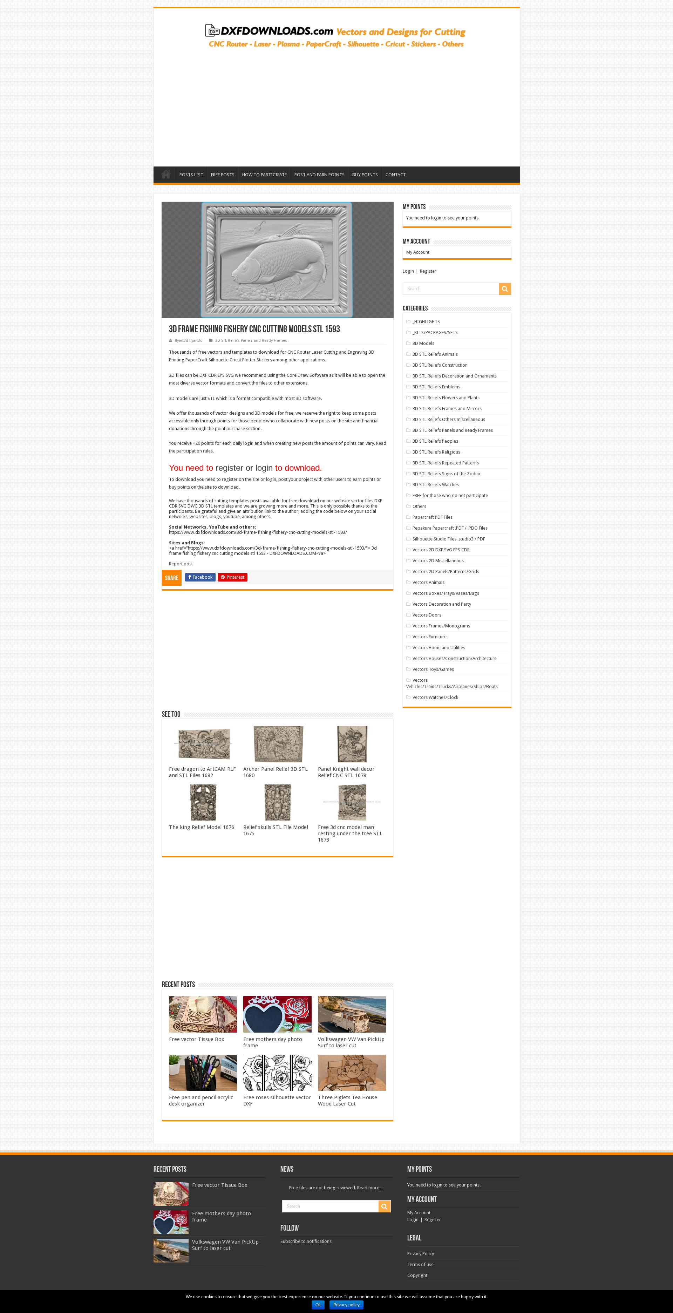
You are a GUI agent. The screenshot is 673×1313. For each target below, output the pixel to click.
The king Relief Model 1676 (201, 827)
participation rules (194, 451)
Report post (181, 563)
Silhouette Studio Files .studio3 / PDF (449, 539)
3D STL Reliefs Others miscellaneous (449, 419)
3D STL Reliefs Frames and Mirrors (447, 408)
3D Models (423, 343)
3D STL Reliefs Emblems (436, 386)
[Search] (505, 289)
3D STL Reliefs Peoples (435, 441)
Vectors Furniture (430, 636)
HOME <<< (166, 173)
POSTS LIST (191, 174)
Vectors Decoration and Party (442, 604)
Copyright (417, 1275)
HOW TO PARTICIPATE (264, 174)
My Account (417, 252)
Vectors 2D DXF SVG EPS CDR (441, 549)
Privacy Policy (420, 1253)
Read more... (369, 1187)
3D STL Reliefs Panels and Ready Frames (251, 340)
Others (419, 506)
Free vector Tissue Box (196, 1039)
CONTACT (396, 174)
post (282, 479)
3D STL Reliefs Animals (435, 354)
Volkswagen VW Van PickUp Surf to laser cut (351, 1042)
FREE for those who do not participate (450, 495)
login (271, 479)
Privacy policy (346, 1304)
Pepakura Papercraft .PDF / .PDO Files (450, 528)
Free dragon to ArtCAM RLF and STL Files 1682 (202, 772)
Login (408, 271)
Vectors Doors (427, 615)
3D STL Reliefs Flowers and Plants (446, 397)
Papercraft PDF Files (433, 517)
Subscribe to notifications (306, 1241)
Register (428, 271)
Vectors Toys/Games (433, 669)
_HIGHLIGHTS (426, 321)
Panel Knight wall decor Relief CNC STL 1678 (346, 772)
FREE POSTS (222, 174)
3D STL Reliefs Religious (436, 452)
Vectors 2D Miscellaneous (438, 560)
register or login (244, 467)
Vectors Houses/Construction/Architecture (455, 658)
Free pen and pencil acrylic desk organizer (201, 1100)
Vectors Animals (428, 582)
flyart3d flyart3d (189, 340)
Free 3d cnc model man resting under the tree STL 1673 (350, 833)
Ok (318, 1304)
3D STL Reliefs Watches (436, 484)
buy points (179, 487)
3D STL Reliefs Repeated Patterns (446, 462)
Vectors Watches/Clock (435, 697)
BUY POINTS (365, 174)
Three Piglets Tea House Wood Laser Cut (347, 1100)
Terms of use (420, 1264)
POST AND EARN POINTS (319, 174)
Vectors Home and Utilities (439, 647)
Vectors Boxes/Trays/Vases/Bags (446, 593)
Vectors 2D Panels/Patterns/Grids (446, 571)
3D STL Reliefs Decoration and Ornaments (455, 376)
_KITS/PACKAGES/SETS (435, 332)
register (230, 479)
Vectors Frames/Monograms (441, 625)
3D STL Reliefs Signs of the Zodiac (447, 473)
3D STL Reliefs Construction (440, 365)
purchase (235, 428)
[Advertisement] (337, 105)
